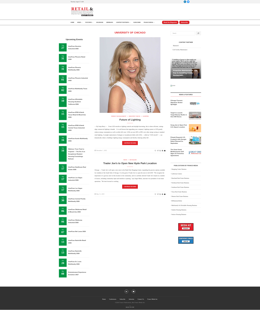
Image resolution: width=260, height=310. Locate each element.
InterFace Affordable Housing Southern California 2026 (75, 101)
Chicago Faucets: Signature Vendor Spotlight (177, 102)
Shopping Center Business (178, 169)
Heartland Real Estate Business (180, 178)
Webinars (109, 22)
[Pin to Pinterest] (162, 151)
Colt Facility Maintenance (180, 49)
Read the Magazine (170, 22)
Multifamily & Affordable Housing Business (184, 205)
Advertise (131, 299)
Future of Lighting (130, 119)
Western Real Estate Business (179, 196)
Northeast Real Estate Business (180, 183)
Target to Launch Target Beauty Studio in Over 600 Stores (179, 114)
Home (72, 22)
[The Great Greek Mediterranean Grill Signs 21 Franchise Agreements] (195, 153)
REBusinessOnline (176, 201)
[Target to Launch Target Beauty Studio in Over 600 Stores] (195, 116)
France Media (148, 22)
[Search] (198, 33)
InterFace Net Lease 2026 (77, 231)
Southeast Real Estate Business (180, 187)
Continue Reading (130, 143)
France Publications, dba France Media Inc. (132, 302)
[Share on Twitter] (160, 151)
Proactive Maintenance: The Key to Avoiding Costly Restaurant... (185, 72)
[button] (172, 68)
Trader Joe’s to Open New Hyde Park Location (130, 163)
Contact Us (141, 299)
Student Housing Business (178, 210)
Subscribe (137, 22)
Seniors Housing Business (178, 214)
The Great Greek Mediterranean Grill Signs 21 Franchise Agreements (177, 152)
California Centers (176, 174)
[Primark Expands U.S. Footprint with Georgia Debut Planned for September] (195, 140)
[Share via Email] (164, 151)
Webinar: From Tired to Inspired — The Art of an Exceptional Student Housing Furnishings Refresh (76, 154)
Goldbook (99, 22)
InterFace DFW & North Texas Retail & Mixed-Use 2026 (77, 115)
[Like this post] (155, 151)
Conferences (112, 299)
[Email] (188, 2)
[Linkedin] (185, 2)
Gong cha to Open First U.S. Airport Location (179, 126)
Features (88, 22)
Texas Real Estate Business (179, 192)
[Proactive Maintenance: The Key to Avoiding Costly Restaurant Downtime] (186, 68)
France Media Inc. (152, 299)
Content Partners (122, 22)
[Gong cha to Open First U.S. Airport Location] (195, 128)
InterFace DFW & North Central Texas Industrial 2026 (76, 128)
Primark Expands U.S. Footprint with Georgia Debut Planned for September (178, 140)
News (79, 22)
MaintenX (176, 45)
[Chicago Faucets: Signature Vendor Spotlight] (195, 104)
